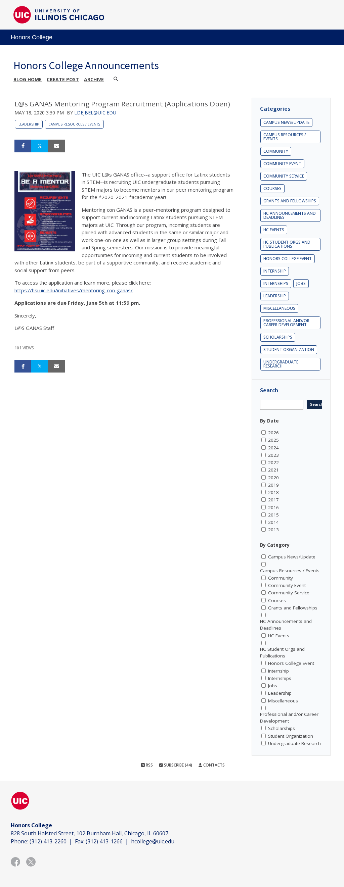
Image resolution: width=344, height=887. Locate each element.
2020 (273, 478)
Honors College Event (287, 258)
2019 (273, 485)
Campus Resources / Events (74, 124)
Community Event (282, 163)
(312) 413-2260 (48, 841)
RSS (149, 765)
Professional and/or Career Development (286, 323)
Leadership (28, 124)
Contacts (213, 765)
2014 (273, 522)
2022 (273, 462)
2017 (273, 500)
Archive (94, 79)
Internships (275, 283)
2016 (273, 507)
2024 (273, 448)
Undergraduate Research (280, 364)
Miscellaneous (279, 308)
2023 (273, 455)
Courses (272, 188)
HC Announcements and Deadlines (289, 215)
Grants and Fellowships (289, 201)
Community (275, 151)
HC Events (273, 230)
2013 (273, 530)
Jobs (301, 283)
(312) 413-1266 (104, 841)
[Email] (56, 146)
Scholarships (277, 337)
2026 (273, 433)
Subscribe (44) (177, 765)
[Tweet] (39, 146)
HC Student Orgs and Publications (286, 244)
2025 (273, 440)
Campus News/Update (286, 122)
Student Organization (288, 349)
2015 (273, 515)
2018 (273, 492)
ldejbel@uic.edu (95, 112)
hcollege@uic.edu (152, 841)
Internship (274, 271)
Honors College (31, 37)
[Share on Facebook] (22, 146)
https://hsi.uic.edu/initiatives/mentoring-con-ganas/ (73, 290)
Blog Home (27, 79)
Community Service (283, 176)
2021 (273, 470)
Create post (63, 79)
